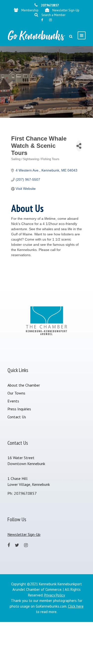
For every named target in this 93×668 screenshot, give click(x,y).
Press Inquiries (19, 408)
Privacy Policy (54, 595)
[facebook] (42, 20)
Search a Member (53, 15)
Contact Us (16, 416)
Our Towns (16, 393)
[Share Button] (79, 145)
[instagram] (50, 20)
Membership (29, 10)
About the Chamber (23, 385)
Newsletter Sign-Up (65, 10)
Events (13, 400)
